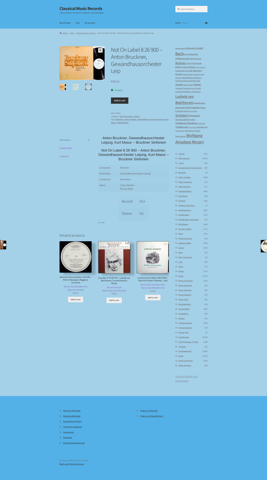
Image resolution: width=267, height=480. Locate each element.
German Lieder (184, 243)
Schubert (181, 115)
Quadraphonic (184, 304)
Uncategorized (184, 351)
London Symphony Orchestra (188, 92)
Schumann (194, 115)
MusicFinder (65, 22)
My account (90, 22)
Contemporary (184, 210)
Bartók (187, 54)
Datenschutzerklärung (74, 442)
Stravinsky (201, 123)
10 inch (181, 154)
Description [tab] (65, 139)
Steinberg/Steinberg (186, 123)
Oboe (180, 266)
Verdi (187, 131)
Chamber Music (185, 191)
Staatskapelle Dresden (185, 119)
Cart (78, 22)
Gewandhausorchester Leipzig (151, 119)
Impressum (68, 432)
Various (200, 127)
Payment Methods (72, 410)
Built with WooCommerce (72, 464)
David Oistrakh (201, 67)
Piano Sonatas (184, 295)
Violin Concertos (185, 360)
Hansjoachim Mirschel (191, 81)
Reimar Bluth (122, 122)
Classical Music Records (81, 8)
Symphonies (183, 337)
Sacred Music (184, 309)
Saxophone (183, 313)
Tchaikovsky (181, 127)
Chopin (189, 63)
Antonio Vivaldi (194, 48)
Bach (179, 53)
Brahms (180, 63)
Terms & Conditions (72, 426)
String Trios (183, 332)
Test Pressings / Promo (86, 33)
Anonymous (180, 48)
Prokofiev (179, 111)
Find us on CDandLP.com (151, 416)
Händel (197, 84)
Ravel (186, 111)
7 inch (181, 163)
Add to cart (119, 100)
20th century (183, 158)
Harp (180, 252)
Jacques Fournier (182, 88)
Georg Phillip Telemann (191, 75)
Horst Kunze (188, 85)
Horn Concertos (185, 257)
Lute (180, 262)
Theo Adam (192, 127)
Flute (180, 233)
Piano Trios (183, 299)
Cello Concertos (185, 182)
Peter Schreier (192, 107)
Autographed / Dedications (190, 168)
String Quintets (185, 327)
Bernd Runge (195, 59)
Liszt (198, 88)
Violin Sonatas (184, 365)
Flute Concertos (185, 238)
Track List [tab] (64, 156)
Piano (203, 107)
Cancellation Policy (72, 421)
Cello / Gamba (184, 177)
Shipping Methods (71, 416)
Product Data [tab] (66, 148)
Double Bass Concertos (188, 219)
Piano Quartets (185, 285)
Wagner (192, 131)
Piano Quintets (185, 290)
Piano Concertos (185, 280)
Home (65, 33)
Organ (181, 271)
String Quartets (185, 323)
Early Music (183, 224)
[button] (100, 50)
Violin (180, 356)
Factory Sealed (184, 229)
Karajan (193, 88)
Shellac (181, 318)
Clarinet (181, 201)
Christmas (182, 196)
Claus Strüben (130, 119)
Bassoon (182, 172)
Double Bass (180, 71)
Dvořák (189, 71)
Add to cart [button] (76, 299)
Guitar (181, 248)
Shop (72, 33)
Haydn (179, 84)
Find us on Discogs (149, 410)
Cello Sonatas (184, 186)
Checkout (67, 437)
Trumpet (182, 346)
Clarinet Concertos (186, 205)
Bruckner (119, 119)
